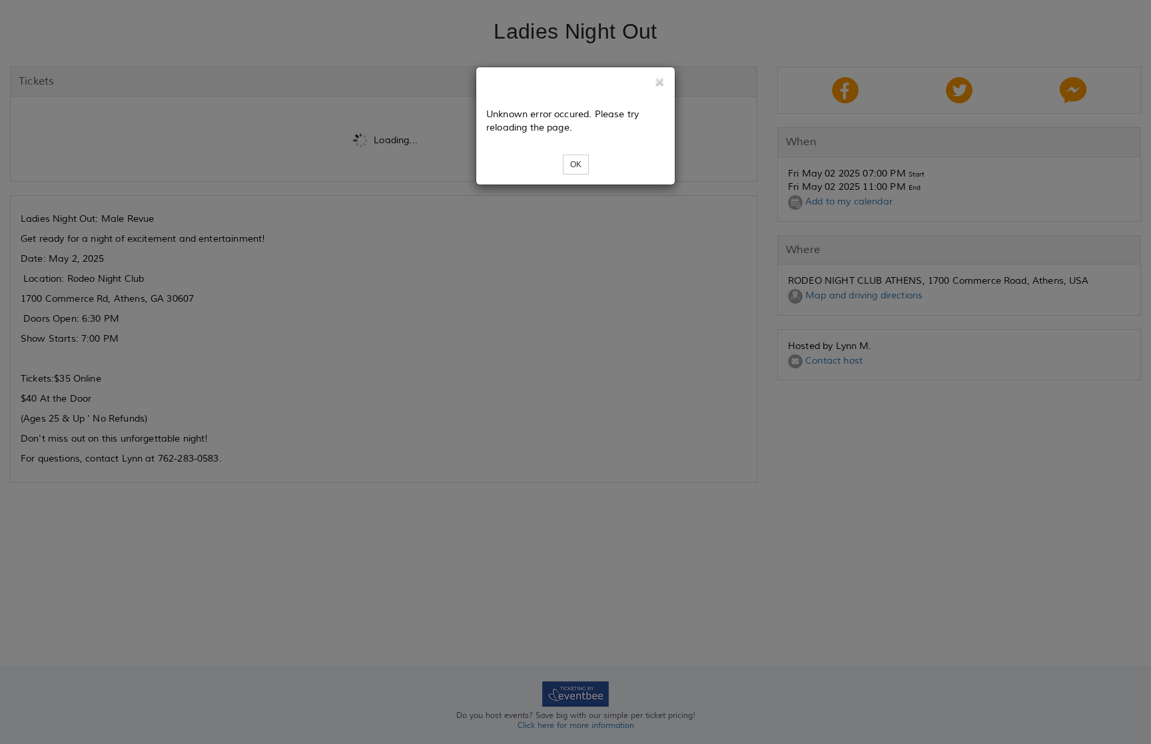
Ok (575, 164)
